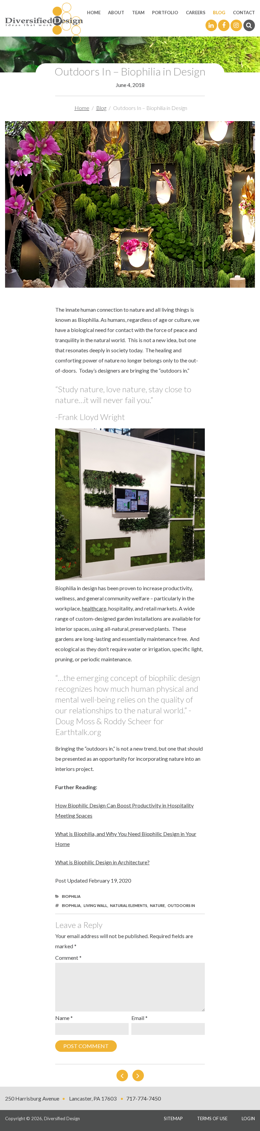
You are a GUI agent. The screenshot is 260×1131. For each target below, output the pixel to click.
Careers (195, 12)
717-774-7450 (143, 1098)
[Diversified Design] (44, 23)
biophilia (71, 905)
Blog (219, 12)
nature (157, 905)
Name (64, 1018)
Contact (244, 12)
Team (138, 12)
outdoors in (181, 905)
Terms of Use (212, 1118)
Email (139, 1018)
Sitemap (173, 1118)
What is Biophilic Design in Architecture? (102, 862)
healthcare (94, 608)
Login (248, 1118)
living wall (95, 905)
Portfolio (165, 12)
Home (94, 12)
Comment (68, 957)
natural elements (128, 905)
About (116, 12)
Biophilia (71, 896)
